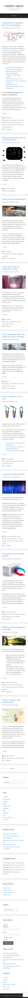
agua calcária (7, 685)
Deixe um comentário (9, 191)
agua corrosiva (15, 685)
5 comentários (7, 326)
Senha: (5, 932)
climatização (14, 614)
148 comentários (8, 129)
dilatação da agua (8, 120)
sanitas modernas (13, 383)
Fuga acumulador (18, 254)
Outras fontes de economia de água (15, 450)
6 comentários (7, 619)
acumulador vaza (8, 254)
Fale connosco (7, 989)
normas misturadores (7, 463)
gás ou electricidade (15, 616)
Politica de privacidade (9, 984)
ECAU (4, 431)
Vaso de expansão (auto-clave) (14, 79)
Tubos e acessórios (9, 459)
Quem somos (6, 986)
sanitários (6, 381)
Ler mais (4, 113)
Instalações (6, 808)
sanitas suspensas (10, 386)
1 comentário (7, 465)
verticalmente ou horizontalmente (11, 50)
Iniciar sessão (6, 888)
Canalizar (5, 977)
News (13, 188)
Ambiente (6, 536)
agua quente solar (15, 687)
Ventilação (6, 819)
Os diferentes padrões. (12, 448)
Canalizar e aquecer (14, 6)
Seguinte (13, 768)
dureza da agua (20, 758)
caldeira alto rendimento (10, 538)
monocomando (20, 461)
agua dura (6, 758)
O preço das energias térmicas (13, 474)
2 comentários (7, 691)
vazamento (5, 256)
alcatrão (6, 321)
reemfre (6, 383)
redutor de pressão (19, 120)
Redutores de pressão (11, 84)
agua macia (13, 758)
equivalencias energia (12, 541)
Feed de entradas (7, 890)
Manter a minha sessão (8, 938)
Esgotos (5, 803)
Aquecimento (7, 319)
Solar (4, 815)
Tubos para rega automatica (10, 834)
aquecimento (7, 614)
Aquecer (5, 980)
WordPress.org (7, 895)
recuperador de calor (7, 324)
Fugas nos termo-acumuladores (14, 199)
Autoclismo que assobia (9, 844)
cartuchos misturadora (10, 461)
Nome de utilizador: (6, 926)
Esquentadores (8, 118)
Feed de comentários (8, 892)
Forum (4, 982)
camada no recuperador (15, 321)
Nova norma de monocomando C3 (15, 446)
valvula (9, 124)
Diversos (12, 756)
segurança (5, 122)
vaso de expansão (16, 124)
